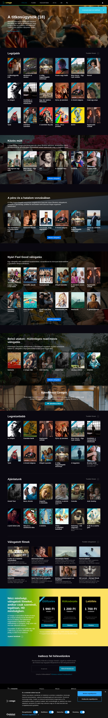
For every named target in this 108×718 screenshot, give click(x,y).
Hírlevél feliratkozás (67, 668)
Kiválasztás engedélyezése (90, 699)
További (91, 53)
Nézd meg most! (13, 31)
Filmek (33, 2)
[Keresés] (67, 2)
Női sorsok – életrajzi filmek (89, 578)
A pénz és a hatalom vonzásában (15, 559)
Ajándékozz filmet (55, 403)
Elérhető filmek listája (49, 621)
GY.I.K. (55, 2)
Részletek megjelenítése (29, 714)
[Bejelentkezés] (102, 2)
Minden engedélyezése (89, 693)
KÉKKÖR (11, 578)
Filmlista (70, 625)
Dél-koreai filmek (37, 559)
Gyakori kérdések (14, 636)
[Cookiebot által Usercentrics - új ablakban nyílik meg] (11, 714)
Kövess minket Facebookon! (61, 674)
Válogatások (44, 2)
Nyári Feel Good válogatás (41, 578)
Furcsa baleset (84, 559)
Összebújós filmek (62, 559)
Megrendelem (48, 625)
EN (61, 2)
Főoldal (24, 2)
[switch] (51, 712)
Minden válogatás (54, 178)
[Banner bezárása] (105, 691)
